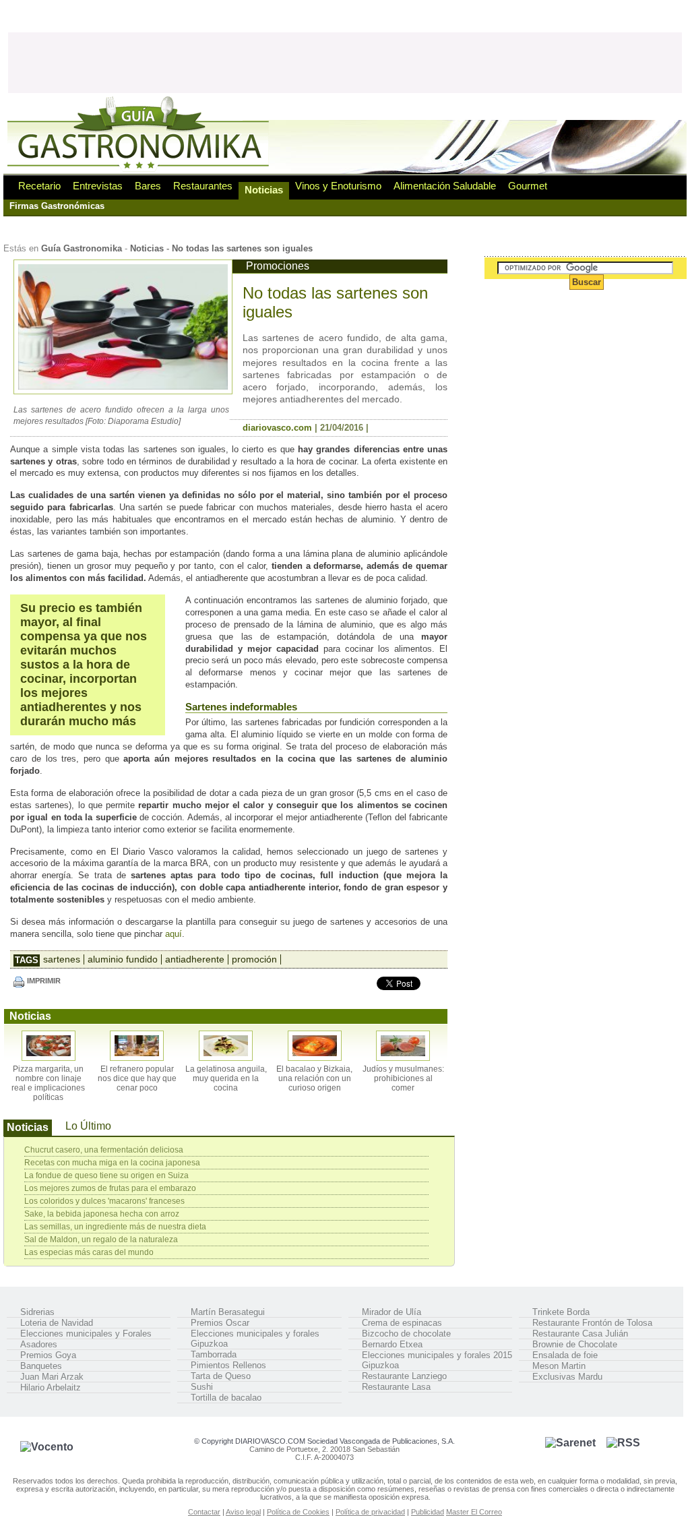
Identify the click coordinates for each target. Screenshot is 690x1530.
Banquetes (41, 1366)
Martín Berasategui (228, 1312)
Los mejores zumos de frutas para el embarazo (110, 1188)
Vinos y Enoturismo (338, 185)
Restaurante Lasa (396, 1387)
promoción (254, 959)
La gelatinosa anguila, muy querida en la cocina (226, 1078)
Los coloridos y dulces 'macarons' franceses (104, 1201)
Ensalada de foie (565, 1355)
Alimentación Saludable (445, 185)
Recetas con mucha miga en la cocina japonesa (112, 1162)
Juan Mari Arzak (52, 1377)
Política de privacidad (370, 1512)
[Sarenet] (570, 1442)
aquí (173, 934)
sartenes (61, 959)
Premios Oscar (220, 1323)
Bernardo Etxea (392, 1344)
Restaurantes (202, 185)
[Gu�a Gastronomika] (140, 170)
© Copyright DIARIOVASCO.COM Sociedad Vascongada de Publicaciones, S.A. (324, 1441)
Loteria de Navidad (56, 1323)
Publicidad (427, 1512)
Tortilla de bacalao (226, 1398)
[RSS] (623, 1442)
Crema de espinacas (402, 1323)
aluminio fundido (123, 959)
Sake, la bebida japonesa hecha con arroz (101, 1214)
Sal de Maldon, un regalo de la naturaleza (101, 1239)
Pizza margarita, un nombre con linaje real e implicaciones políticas (48, 1083)
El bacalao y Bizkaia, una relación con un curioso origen (314, 1078)
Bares (148, 185)
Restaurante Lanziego (404, 1376)
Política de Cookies (298, 1512)
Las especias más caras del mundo (89, 1252)
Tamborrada (214, 1354)
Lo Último (88, 1126)
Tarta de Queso (221, 1376)
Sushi (202, 1387)
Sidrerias (37, 1312)
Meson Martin (559, 1366)
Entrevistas (98, 185)
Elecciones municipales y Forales (86, 1333)
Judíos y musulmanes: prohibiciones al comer (403, 1078)
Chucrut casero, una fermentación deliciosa (103, 1150)
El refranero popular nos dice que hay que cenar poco (137, 1078)
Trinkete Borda (561, 1312)
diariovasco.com (277, 428)
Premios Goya (48, 1355)
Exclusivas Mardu (567, 1377)
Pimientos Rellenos (228, 1365)
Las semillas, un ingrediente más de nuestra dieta (115, 1226)
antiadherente (194, 959)
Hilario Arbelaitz (50, 1387)
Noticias (264, 189)
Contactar (204, 1512)
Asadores (38, 1344)
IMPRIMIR (44, 981)
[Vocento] (46, 1446)
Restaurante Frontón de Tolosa (592, 1323)
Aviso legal (243, 1512)
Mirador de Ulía (391, 1312)
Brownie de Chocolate (574, 1344)
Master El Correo (474, 1512)
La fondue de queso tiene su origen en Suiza (106, 1175)
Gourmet (527, 185)
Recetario (39, 185)
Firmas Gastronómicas (56, 206)
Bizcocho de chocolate (406, 1333)
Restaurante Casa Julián (580, 1333)
